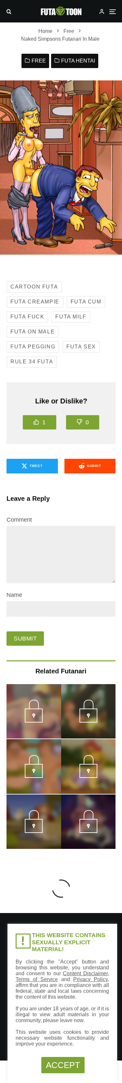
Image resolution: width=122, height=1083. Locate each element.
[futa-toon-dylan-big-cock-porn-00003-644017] (34, 776)
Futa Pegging (32, 346)
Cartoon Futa (34, 286)
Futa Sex (81, 346)
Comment (19, 519)
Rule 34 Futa (31, 361)
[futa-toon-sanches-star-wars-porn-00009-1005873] (88, 831)
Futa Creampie (35, 301)
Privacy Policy (90, 979)
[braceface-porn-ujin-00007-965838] (34, 720)
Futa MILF (70, 316)
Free (39, 60)
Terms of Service (37, 979)
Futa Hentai (78, 60)
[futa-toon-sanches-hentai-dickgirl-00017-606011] (88, 776)
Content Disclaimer (85, 973)
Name (14, 595)
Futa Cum (86, 301)
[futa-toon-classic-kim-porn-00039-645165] (34, 831)
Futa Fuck (27, 316)
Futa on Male (32, 331)
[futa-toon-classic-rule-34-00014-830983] (88, 720)
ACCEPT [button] (63, 1065)
